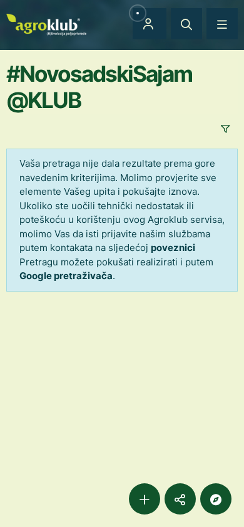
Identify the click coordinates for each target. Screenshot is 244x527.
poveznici (173, 248)
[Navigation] (222, 23)
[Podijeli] (180, 499)
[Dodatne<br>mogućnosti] (215, 499)
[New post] (144, 499)
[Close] (186, 23)
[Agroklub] (46, 23)
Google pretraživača (66, 276)
